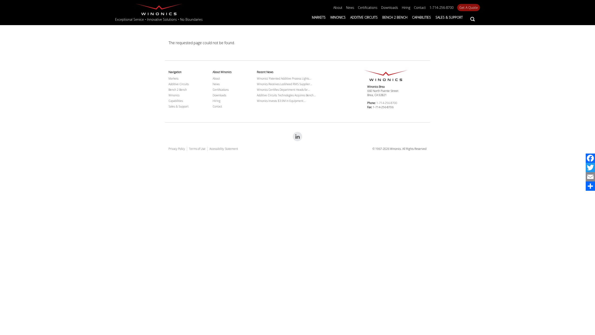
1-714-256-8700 (387, 103)
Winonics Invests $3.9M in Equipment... (281, 101)
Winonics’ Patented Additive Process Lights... (284, 78)
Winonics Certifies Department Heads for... (283, 90)
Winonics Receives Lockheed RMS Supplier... (284, 84)
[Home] (159, 9)
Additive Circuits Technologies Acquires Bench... (286, 95)
